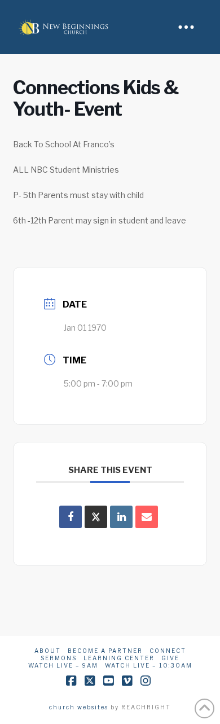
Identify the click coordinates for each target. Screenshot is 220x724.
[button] (186, 27)
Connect (167, 650)
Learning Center (119, 658)
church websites (78, 707)
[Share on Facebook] (70, 517)
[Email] (146, 517)
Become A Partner (105, 650)
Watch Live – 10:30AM (148, 665)
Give (170, 658)
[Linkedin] (121, 517)
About (47, 650)
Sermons (59, 658)
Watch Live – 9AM (63, 665)
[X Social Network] (96, 517)
